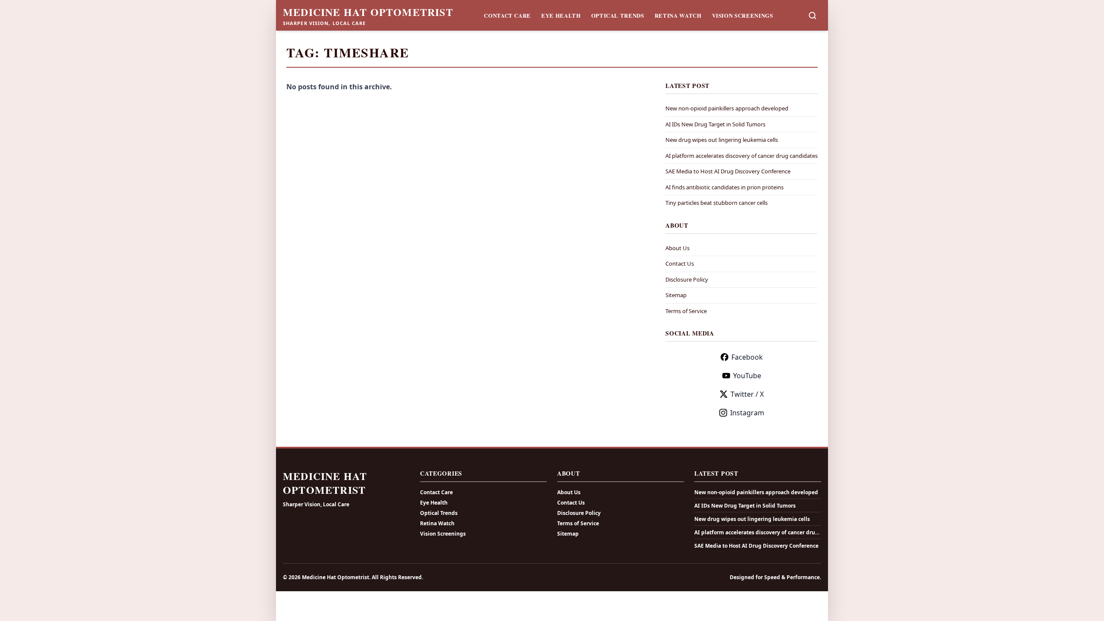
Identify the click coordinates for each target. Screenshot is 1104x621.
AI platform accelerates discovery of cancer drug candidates (741, 156)
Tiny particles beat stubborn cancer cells (716, 203)
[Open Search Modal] (812, 15)
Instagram (747, 412)
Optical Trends (617, 15)
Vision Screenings (742, 15)
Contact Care (507, 15)
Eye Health (561, 15)
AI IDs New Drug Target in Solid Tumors (715, 124)
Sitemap (676, 295)
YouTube (747, 375)
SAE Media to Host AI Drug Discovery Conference (727, 171)
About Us (677, 248)
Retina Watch (678, 15)
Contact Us (679, 263)
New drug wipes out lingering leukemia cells (721, 140)
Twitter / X (747, 394)
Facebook (747, 357)
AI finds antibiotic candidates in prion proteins (724, 187)
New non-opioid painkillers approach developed (726, 108)
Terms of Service (686, 311)
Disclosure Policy (686, 279)
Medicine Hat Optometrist (368, 12)
